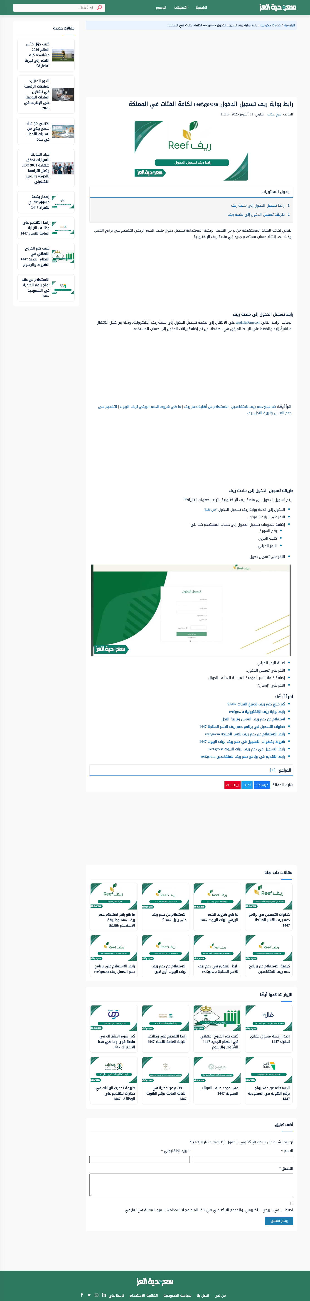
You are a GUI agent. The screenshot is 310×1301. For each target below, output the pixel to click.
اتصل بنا (203, 1295)
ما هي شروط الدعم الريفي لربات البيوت (150, 406)
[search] (97, 7)
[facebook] (81, 1295)
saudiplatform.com (248, 322)
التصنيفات (180, 8)
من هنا (210, 509)
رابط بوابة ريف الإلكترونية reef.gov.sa (257, 711)
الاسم (287, 1151)
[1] (185, 498)
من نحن (220, 1295)
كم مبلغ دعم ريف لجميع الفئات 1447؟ (256, 704)
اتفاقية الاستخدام (144, 1295)
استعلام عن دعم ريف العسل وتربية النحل (253, 719)
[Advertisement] (191, 65)
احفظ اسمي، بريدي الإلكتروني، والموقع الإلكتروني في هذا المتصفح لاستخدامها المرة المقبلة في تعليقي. (208, 1210)
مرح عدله (274, 114)
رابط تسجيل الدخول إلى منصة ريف (260, 205)
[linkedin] (104, 1295)
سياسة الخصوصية (177, 1295)
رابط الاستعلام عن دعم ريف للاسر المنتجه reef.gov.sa (245, 734)
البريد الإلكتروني (175, 1151)
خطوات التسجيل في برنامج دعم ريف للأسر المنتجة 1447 (242, 726)
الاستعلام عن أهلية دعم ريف (206, 406)
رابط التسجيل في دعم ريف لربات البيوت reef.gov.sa (247, 749)
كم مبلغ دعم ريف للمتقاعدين (253, 406)
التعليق (286, 1168)
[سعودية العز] (278, 7)
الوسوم (161, 8)
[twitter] (89, 1295)
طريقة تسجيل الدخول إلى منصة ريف (259, 214)
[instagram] (96, 1295)
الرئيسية (201, 8)
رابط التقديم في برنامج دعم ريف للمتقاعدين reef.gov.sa (243, 756)
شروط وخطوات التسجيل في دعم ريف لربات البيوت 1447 (242, 741)
